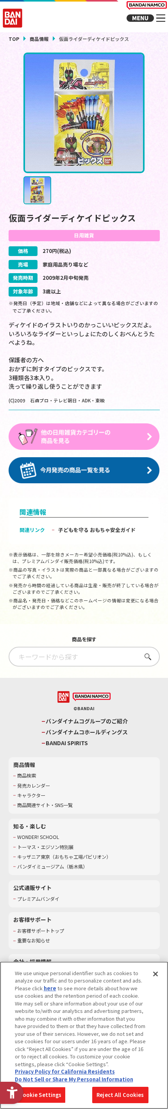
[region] (84, 1035)
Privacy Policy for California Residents (65, 1071)
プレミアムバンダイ (38, 899)
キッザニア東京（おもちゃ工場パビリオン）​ (64, 857)
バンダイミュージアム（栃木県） (52, 866)
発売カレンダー (33, 786)
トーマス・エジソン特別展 (45, 847)
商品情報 (39, 38)
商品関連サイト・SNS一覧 (45, 805)
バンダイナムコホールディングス (87, 732)
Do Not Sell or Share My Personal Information (74, 1079)
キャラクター (31, 795)
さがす (145, 657)
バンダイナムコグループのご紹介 (87, 721)
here (50, 988)
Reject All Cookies (120, 1094)
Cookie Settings (40, 1094)
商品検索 (26, 775)
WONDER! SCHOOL (38, 837)
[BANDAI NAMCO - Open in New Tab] (92, 697)
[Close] (155, 974)
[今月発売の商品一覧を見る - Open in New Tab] (84, 470)
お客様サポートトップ (40, 931)
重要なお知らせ (33, 940)
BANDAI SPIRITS (67, 743)
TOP (14, 38)
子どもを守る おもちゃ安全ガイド (97, 529)
